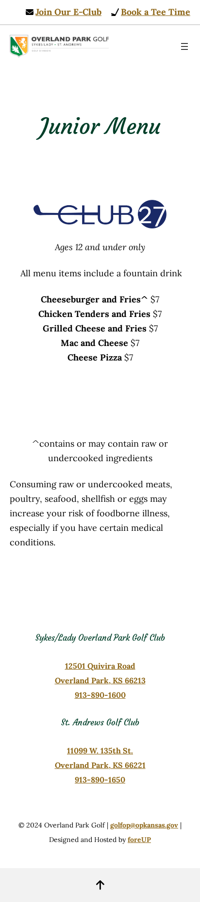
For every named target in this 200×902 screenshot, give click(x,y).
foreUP (139, 839)
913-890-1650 (100, 779)
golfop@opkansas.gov (144, 825)
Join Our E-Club (68, 11)
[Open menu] (184, 46)
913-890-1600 (100, 695)
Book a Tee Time (155, 11)
